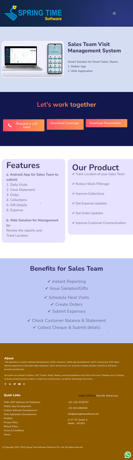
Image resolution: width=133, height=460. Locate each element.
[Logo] (33, 13)
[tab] (86, 395)
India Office (86, 395)
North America (107, 395)
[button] (127, 4)
